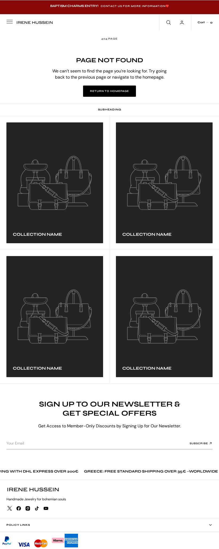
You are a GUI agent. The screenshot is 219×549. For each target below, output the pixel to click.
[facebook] (18, 508)
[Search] (168, 22)
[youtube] (46, 508)
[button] (9, 22)
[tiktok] (37, 508)
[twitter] (9, 508)
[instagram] (28, 508)
